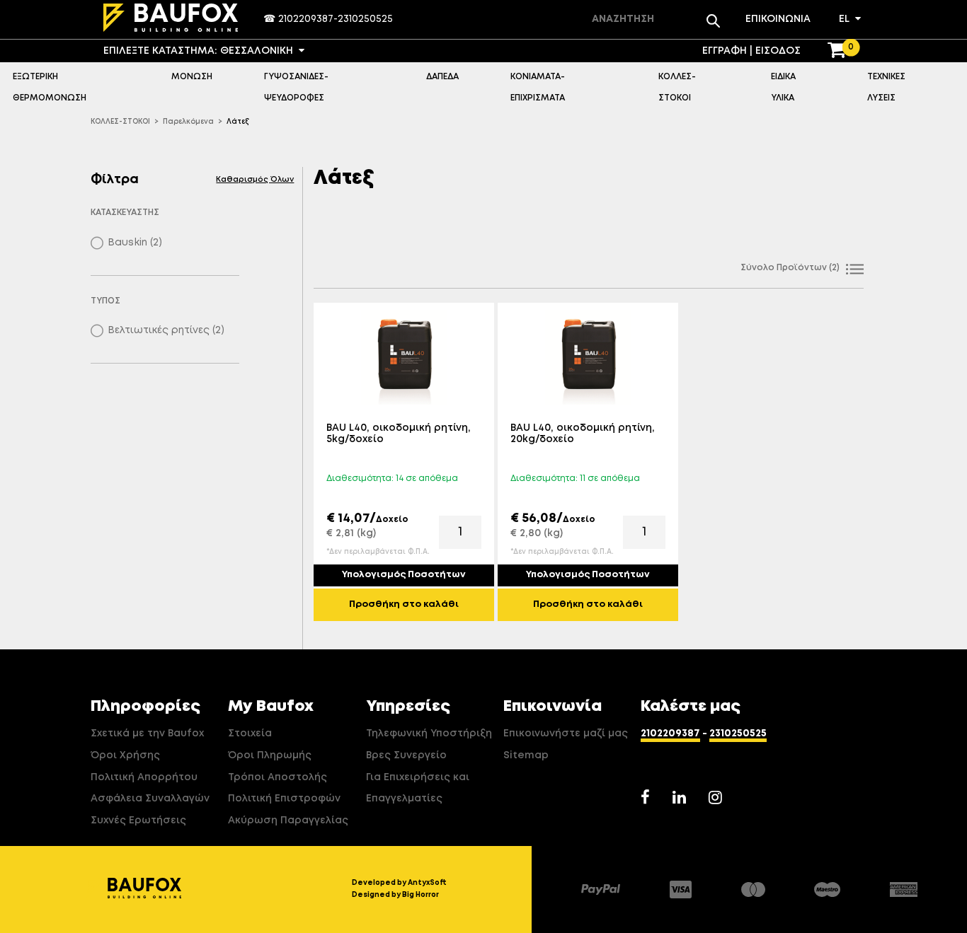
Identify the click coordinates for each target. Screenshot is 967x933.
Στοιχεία (250, 733)
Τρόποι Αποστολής (277, 777)
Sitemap (526, 755)
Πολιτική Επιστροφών (284, 799)
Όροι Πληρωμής (269, 755)
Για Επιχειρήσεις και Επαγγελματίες (417, 788)
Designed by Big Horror (395, 894)
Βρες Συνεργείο (406, 755)
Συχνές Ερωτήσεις (138, 820)
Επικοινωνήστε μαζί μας (565, 733)
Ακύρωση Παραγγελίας (288, 820)
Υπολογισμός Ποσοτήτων (404, 574)
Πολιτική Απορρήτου (144, 777)
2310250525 (365, 19)
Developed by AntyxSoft (399, 882)
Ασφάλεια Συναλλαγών (150, 799)
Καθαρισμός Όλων (255, 179)
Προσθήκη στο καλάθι (404, 604)
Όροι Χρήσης (125, 755)
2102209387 (305, 19)
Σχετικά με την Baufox (147, 733)
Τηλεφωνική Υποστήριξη (429, 733)
